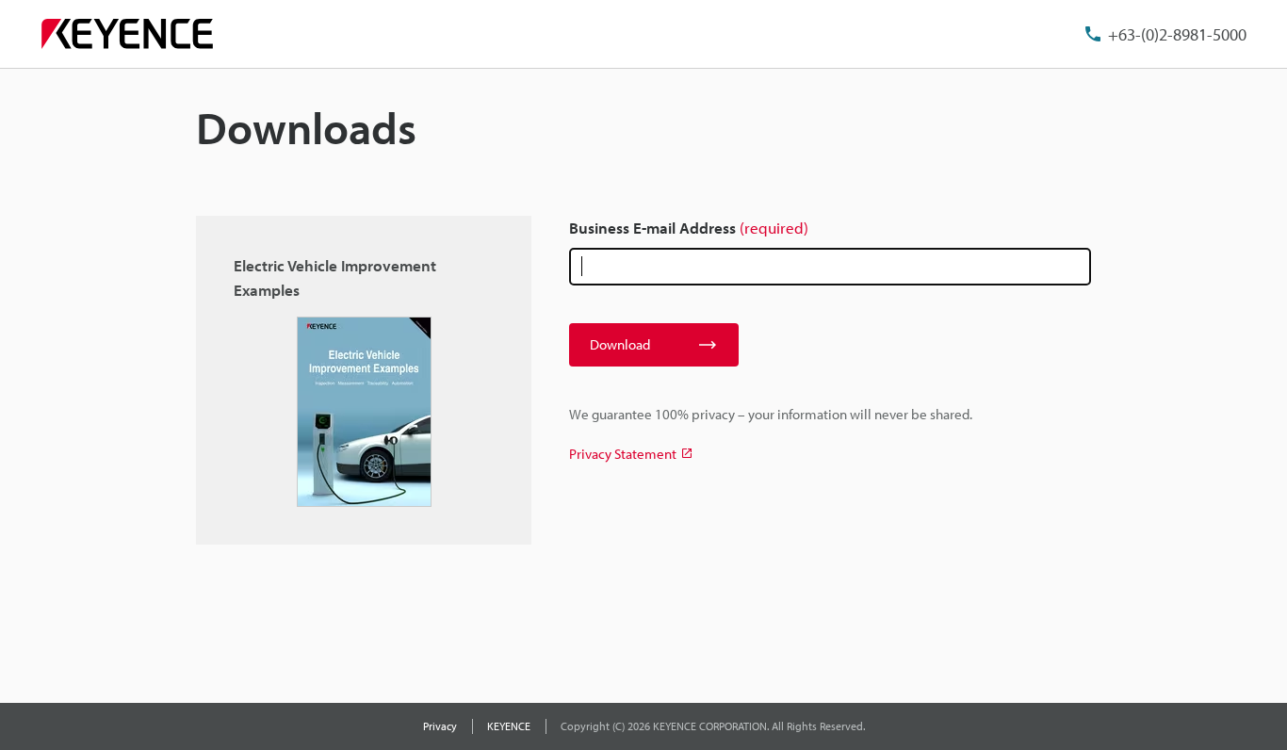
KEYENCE (508, 726)
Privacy (440, 726)
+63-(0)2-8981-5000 (1177, 34)
